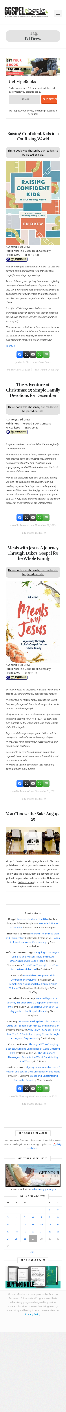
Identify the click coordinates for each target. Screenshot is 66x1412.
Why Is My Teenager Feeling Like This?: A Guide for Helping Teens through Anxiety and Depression (33, 1034)
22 (49, 1231)
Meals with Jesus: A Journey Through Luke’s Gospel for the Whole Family (33, 553)
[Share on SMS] (46, 354)
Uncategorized (26, 1096)
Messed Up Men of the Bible (33, 919)
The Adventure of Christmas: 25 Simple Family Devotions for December (33, 390)
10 (8, 1224)
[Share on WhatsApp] (39, 354)
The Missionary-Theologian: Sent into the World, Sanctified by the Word (33, 1057)
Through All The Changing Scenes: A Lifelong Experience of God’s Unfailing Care (33, 1048)
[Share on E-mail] (33, 354)
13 (33, 1224)
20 (33, 1231)
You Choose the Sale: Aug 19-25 (33, 816)
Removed (24, 525)
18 (16, 1231)
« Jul (32, 1251)
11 (16, 1224)
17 (8, 1231)
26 (24, 1238)
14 (41, 1224)
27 (33, 1238)
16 (58, 1224)
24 (8, 1238)
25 (16, 1238)
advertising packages (44, 1189)
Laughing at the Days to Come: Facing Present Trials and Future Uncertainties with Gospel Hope (35, 956)
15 (49, 1224)
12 (24, 1224)
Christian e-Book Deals (38, 362)
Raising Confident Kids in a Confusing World (33, 136)
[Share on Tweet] (26, 354)
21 (41, 1231)
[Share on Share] (19, 354)
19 (24, 1231)
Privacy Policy (32, 1314)
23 (58, 1231)
